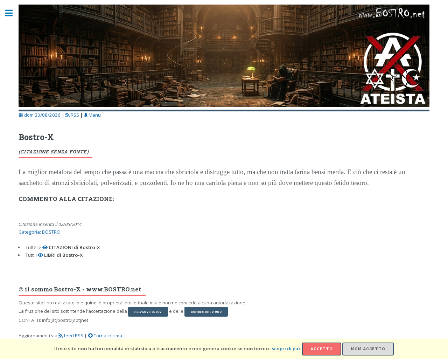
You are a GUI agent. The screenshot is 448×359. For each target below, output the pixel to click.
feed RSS (73, 335)
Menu (94, 115)
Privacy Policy (147, 311)
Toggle (12, 13)
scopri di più (286, 348)
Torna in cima (107, 335)
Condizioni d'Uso (206, 311)
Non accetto (368, 348)
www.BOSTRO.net (113, 289)
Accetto (321, 348)
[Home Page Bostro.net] (224, 57)
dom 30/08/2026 (42, 115)
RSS (74, 115)
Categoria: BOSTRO (40, 232)
